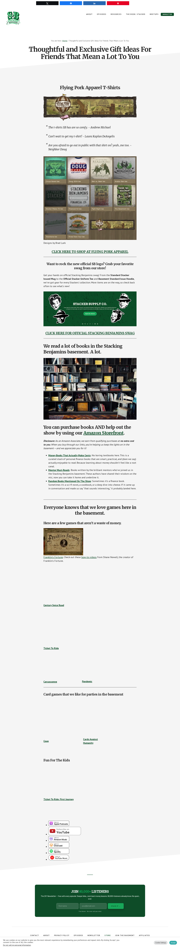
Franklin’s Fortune (53, 557)
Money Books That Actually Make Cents (69, 455)
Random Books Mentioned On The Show (69, 481)
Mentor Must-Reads (59, 470)
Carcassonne (50, 681)
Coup (46, 741)
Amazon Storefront (103, 433)
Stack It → (115, 906)
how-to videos (89, 557)
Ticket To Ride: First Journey (58, 799)
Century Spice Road (53, 605)
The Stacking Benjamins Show (21, 18)
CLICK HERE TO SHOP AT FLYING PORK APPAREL (90, 252)
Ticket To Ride (51, 648)
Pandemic (87, 681)
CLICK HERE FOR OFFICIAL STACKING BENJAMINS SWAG (90, 333)
